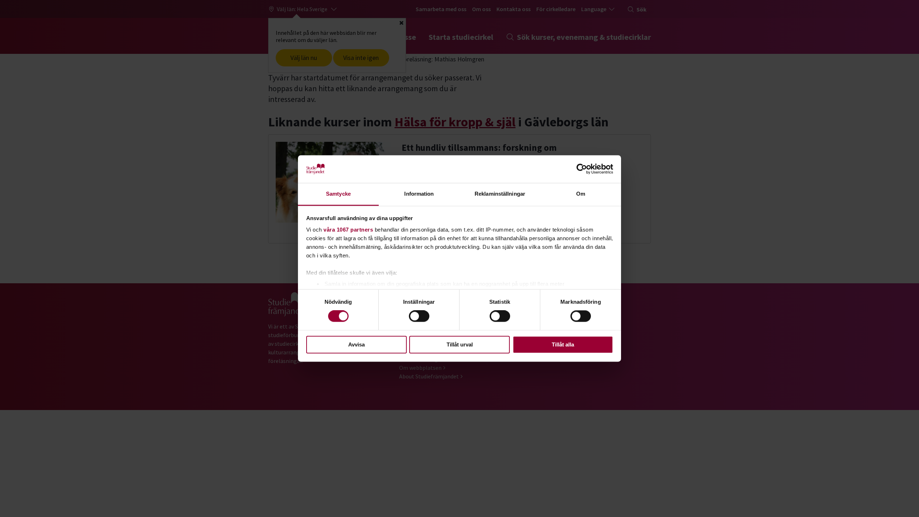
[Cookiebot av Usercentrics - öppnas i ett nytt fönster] (581, 169)
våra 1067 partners (348, 230)
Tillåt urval (460, 344)
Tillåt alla (563, 344)
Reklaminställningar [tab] (500, 194)
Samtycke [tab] (338, 194)
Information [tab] (419, 194)
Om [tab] (580, 194)
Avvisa (356, 344)
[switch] (419, 316)
